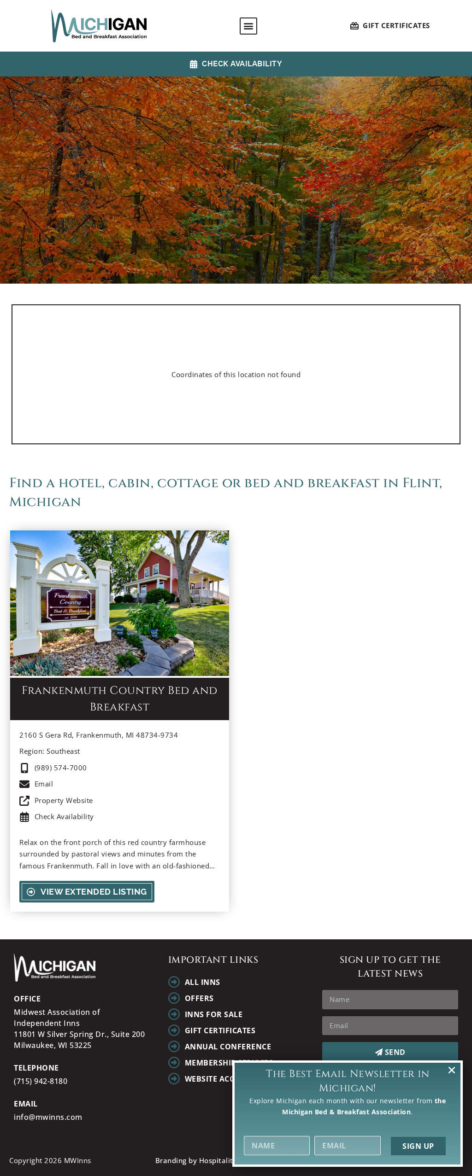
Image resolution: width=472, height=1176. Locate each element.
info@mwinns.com (48, 1117)
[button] (248, 26)
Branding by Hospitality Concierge (214, 1160)
